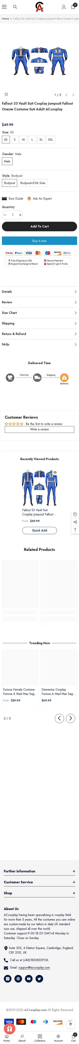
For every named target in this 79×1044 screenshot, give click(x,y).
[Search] (15, 7)
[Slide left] (59, 718)
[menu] (4, 6)
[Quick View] (55, 472)
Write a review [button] (39, 429)
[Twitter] (39, 979)
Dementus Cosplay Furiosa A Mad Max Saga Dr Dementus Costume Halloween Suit (58, 692)
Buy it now (39, 241)
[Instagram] (8, 979)
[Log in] (64, 7)
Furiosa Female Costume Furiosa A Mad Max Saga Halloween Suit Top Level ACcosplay (19, 692)
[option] (39, 61)
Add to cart (39, 226)
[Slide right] (70, 718)
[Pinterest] (18, 979)
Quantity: (8, 207)
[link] (20, 612)
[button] (66, 95)
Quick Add (39, 530)
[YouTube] (29, 979)
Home (5, 19)
